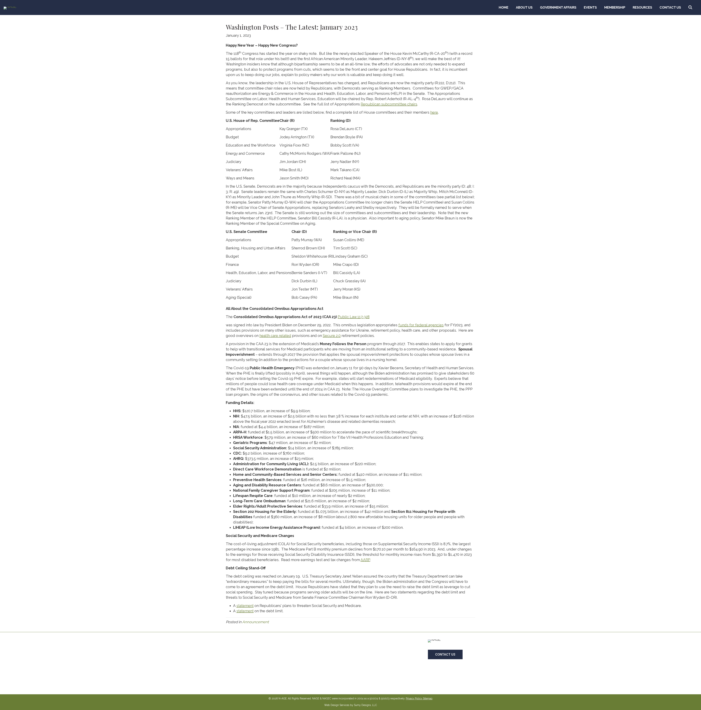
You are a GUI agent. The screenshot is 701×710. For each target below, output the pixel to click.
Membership (614, 7)
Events (590, 7)
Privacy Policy (414, 698)
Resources (642, 7)
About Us (524, 7)
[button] (691, 7)
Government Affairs (558, 7)
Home (503, 7)
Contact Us (670, 7)
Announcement (255, 622)
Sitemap (427, 698)
